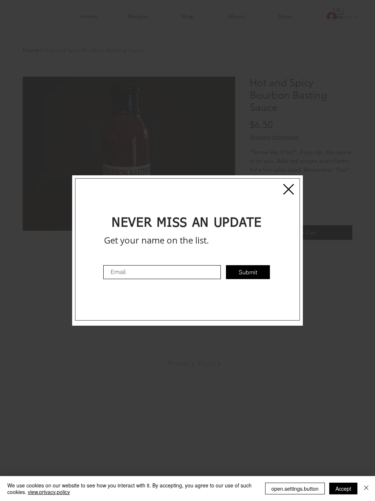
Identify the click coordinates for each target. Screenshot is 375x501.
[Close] (366, 488)
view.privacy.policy (49, 491)
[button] (288, 189)
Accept (343, 488)
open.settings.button (295, 488)
